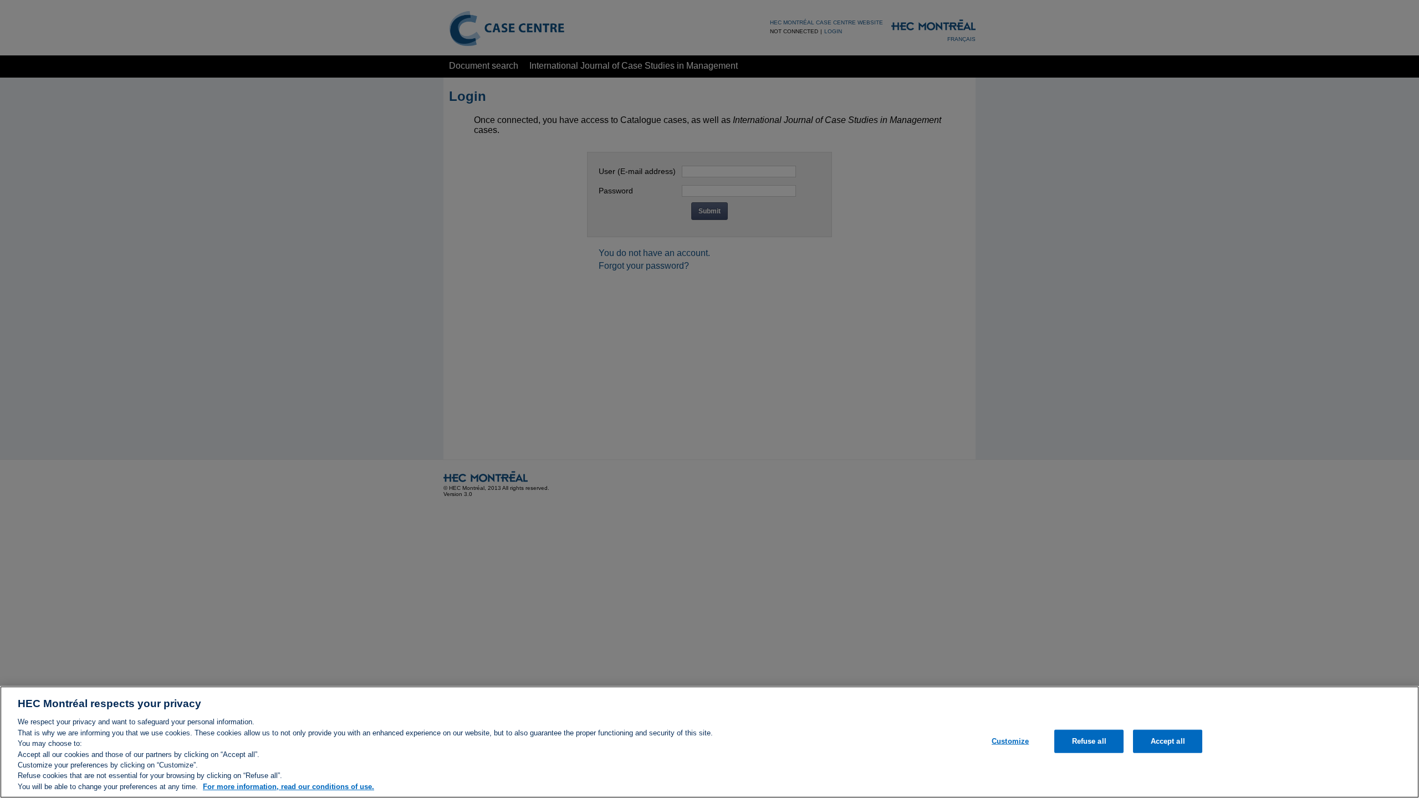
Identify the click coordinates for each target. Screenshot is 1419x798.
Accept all (1168, 741)
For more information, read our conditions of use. (288, 786)
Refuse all (1089, 741)
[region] (709, 742)
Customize (1010, 741)
